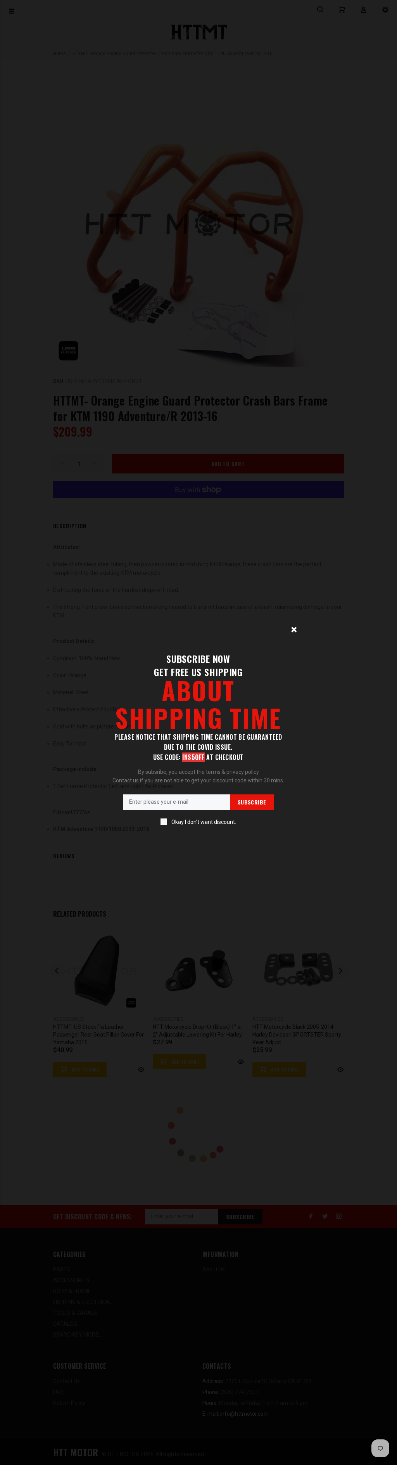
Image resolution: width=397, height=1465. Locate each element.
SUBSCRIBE (252, 802)
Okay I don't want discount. (203, 822)
